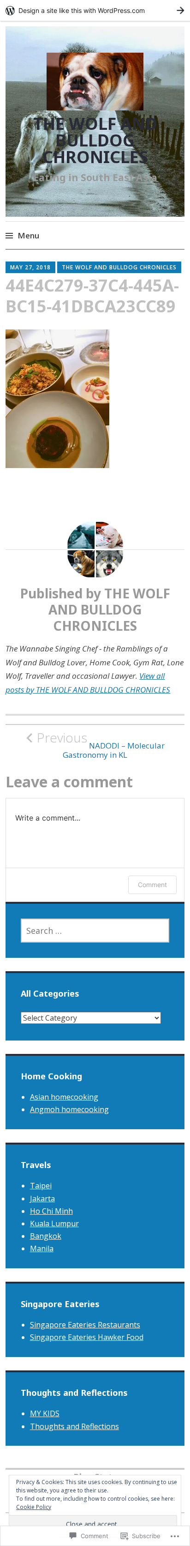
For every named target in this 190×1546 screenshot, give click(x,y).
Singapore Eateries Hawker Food (86, 1337)
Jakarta (42, 1198)
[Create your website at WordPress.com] (95, 10)
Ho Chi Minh (51, 1211)
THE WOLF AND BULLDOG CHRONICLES (95, 140)
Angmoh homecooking (69, 1109)
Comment (152, 885)
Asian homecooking (64, 1097)
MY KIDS (44, 1413)
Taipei (41, 1186)
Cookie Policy (33, 1507)
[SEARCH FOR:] (95, 931)
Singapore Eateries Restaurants (85, 1325)
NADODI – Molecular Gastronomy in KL (101, 745)
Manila (41, 1248)
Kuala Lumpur (54, 1223)
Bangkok (45, 1236)
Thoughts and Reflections (74, 1426)
